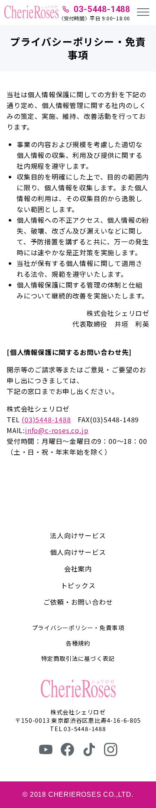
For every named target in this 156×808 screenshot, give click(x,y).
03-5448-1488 (102, 9)
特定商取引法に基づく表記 (78, 658)
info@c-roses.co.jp (56, 430)
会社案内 (78, 569)
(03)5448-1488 (46, 419)
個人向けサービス (78, 552)
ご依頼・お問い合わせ (78, 602)
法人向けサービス (78, 535)
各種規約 (78, 643)
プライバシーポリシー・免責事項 (78, 627)
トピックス (78, 585)
